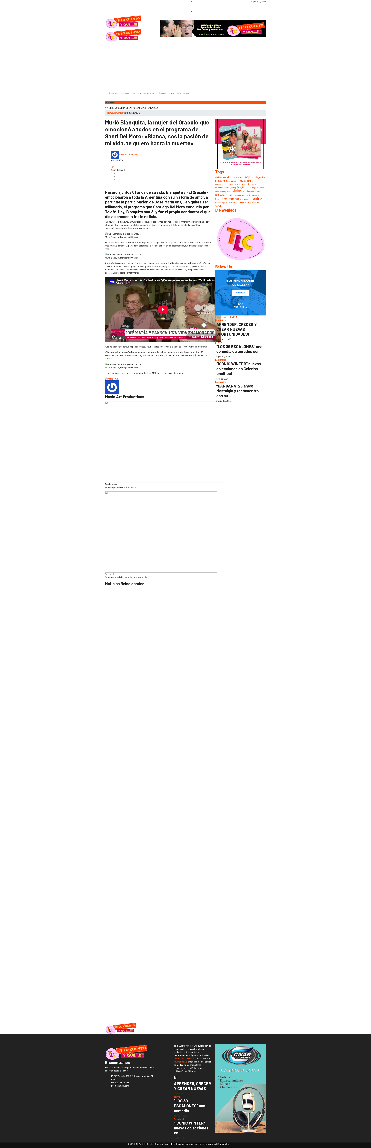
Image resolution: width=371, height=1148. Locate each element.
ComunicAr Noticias (183, 1058)
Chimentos (114, 93)
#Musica (219, 177)
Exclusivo (125, 93)
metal (229, 192)
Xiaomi (256, 202)
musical (251, 192)
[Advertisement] (185, 63)
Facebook (245, 184)
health (247, 188)
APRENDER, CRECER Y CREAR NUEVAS (192, 1086)
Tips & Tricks (230, 203)
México (258, 192)
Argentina (260, 177)
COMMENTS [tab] (234, 317)
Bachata (218, 181)
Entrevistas (221, 320)
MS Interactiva (180, 1062)
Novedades (228, 195)
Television (136, 93)
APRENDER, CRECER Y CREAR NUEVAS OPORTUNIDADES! (131, 108)
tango (247, 199)
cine (224, 180)
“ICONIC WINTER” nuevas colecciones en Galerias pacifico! (238, 368)
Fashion (253, 184)
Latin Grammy (220, 192)
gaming (233, 188)
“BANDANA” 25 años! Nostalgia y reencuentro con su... (237, 390)
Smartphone (230, 199)
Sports (241, 199)
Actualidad (221, 360)
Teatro (171, 93)
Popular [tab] (225, 317)
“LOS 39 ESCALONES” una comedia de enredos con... (239, 349)
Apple (252, 177)
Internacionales (150, 93)
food (227, 188)
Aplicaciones (238, 177)
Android (228, 177)
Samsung (258, 195)
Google (240, 187)
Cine (179, 93)
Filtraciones (220, 188)
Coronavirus (240, 181)
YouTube (218, 206)
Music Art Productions (129, 154)
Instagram (254, 188)
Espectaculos (234, 184)
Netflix (218, 195)
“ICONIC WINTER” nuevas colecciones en (191, 1127)
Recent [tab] (218, 317)
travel (238, 202)
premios (244, 195)
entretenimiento (221, 184)
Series (186, 93)
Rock (251, 195)
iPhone (261, 188)
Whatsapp (246, 202)
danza (250, 181)
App (247, 177)
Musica (162, 93)
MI (233, 192)
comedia (231, 181)
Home (110, 113)
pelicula (238, 195)
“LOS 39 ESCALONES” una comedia (189, 1105)
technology (220, 203)
